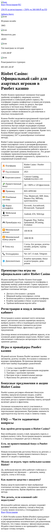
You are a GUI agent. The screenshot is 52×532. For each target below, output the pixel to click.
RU (19, 4)
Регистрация (12, 4)
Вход (3, 4)
